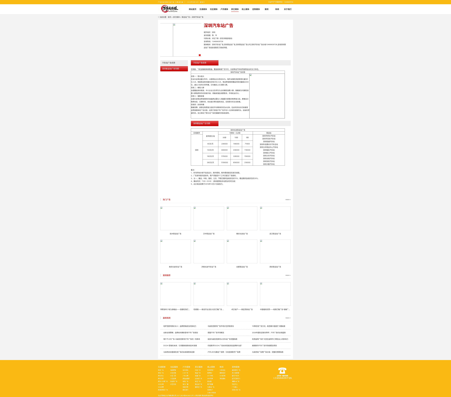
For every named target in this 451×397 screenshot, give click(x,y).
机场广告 (161, 370)
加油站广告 (198, 378)
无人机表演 (235, 373)
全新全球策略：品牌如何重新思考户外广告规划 (180, 333)
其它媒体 (176, 17)
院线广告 (198, 370)
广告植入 (235, 387)
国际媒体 (222, 378)
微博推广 (210, 373)
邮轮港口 (185, 390)
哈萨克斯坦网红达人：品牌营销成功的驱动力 (179, 326)
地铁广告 (161, 373)
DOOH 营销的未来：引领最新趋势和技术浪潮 (180, 345)
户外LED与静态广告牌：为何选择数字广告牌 (224, 352)
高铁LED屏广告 (163, 381)
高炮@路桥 (186, 378)
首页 (169, 17)
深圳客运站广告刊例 (170, 68)
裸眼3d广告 (235, 381)
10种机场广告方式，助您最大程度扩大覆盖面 (268, 326)
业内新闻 (222, 376)
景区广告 (198, 381)
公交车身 (161, 384)
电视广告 (185, 381)
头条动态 (222, 370)
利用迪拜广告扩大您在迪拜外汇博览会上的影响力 (270, 339)
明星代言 (235, 384)
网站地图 (198, 395)
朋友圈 (209, 381)
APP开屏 (210, 378)
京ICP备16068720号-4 (187, 395)
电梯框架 (173, 370)
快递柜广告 (173, 381)
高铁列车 (161, 376)
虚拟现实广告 (236, 370)
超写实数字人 (236, 378)
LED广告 (185, 373)
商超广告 (198, 373)
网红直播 (210, 384)
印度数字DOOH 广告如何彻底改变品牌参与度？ (225, 345)
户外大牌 (185, 376)
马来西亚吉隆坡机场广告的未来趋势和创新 (179, 352)
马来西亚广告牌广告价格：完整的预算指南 (267, 352)
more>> (288, 199)
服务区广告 (198, 387)
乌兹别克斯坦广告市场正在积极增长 (221, 326)
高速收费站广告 (163, 390)
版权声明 (210, 395)
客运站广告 (186, 17)
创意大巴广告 (236, 390)
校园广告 (198, 376)
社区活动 (173, 384)
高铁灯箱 (161, 378)
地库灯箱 (185, 387)
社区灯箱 (173, 373)
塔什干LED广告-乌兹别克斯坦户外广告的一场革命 (181, 339)
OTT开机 (210, 376)
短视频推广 (210, 370)
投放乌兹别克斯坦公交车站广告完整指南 (222, 339)
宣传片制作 (235, 376)
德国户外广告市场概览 (216, 333)
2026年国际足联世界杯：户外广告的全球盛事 (269, 333)
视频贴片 (210, 390)
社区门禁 (173, 376)
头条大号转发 (211, 393)
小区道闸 (173, 378)
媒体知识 (222, 373)
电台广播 (185, 384)
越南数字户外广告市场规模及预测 (264, 345)
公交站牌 (161, 387)
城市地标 (185, 370)
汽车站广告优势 (168, 63)
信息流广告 (210, 387)
